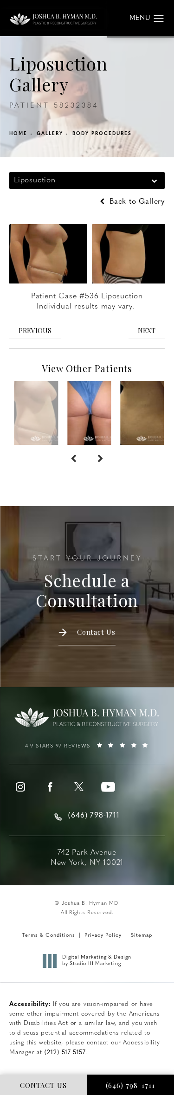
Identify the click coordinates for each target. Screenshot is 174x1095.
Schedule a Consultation (87, 582)
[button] (159, 19)
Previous (35, 330)
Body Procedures (102, 133)
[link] (87, 749)
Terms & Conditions (48, 935)
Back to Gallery (136, 202)
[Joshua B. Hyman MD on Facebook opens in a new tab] (50, 787)
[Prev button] (73, 459)
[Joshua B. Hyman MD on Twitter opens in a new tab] (79, 787)
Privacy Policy (103, 935)
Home (18, 133)
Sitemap (141, 935)
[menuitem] (20, 787)
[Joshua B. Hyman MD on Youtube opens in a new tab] (108, 787)
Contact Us (96, 632)
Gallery (50, 133)
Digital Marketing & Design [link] (96, 960)
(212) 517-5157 (65, 1053)
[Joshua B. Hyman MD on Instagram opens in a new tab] (20, 787)
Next (146, 330)
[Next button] (100, 459)
